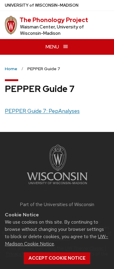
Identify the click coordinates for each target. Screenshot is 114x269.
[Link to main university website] (57, 185)
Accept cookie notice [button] (57, 258)
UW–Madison (41, 5)
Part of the (57, 205)
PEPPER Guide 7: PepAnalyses (42, 110)
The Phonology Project (53, 20)
